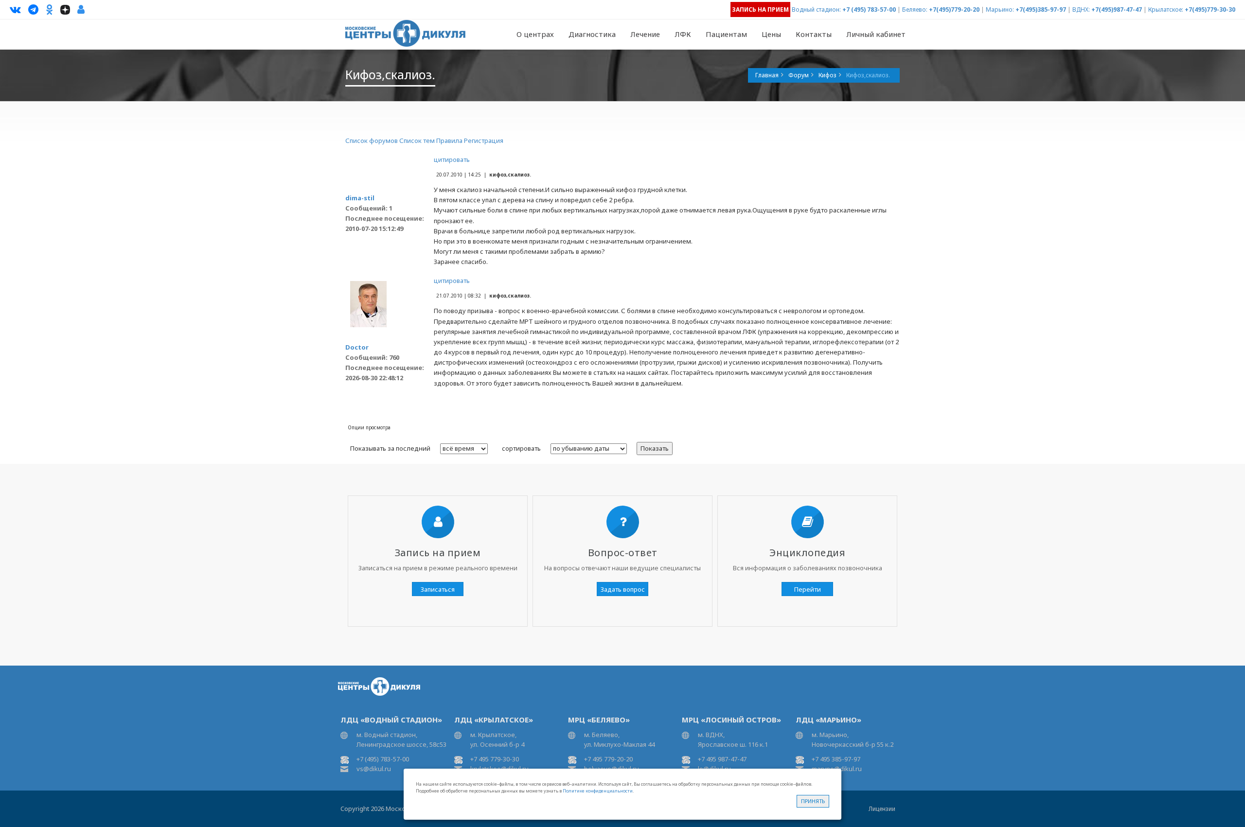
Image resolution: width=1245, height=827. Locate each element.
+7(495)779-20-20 (954, 9)
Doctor (357, 347)
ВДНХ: (1081, 9)
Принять (813, 801)
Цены (771, 34)
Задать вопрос (623, 589)
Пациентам (726, 34)
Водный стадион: (816, 9)
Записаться (438, 589)
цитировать (452, 159)
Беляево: (914, 9)
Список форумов (371, 140)
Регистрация (483, 140)
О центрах (535, 34)
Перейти (807, 589)
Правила (449, 140)
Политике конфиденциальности (598, 791)
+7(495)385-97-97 (1040, 9)
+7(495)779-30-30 (1210, 9)
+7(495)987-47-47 (1116, 9)
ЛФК (683, 34)
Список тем (417, 140)
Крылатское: (1165, 9)
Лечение (645, 34)
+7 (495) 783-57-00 (869, 9)
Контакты (814, 34)
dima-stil (359, 198)
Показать (654, 448)
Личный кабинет (876, 34)
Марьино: (1000, 9)
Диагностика (592, 34)
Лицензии (882, 809)
